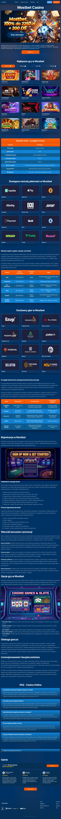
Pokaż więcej (30, 789)
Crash (37, 66)
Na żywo (22, 66)
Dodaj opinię (52, 765)
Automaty (52, 66)
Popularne (7, 66)
